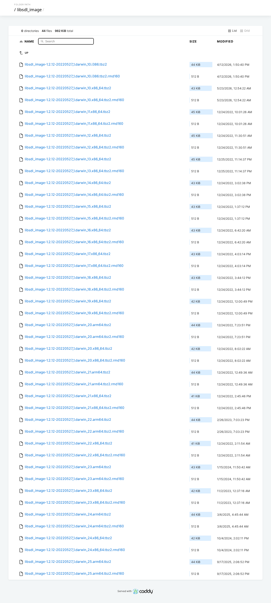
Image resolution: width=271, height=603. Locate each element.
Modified (225, 41)
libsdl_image (29, 9)
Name (30, 41)
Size (193, 41)
